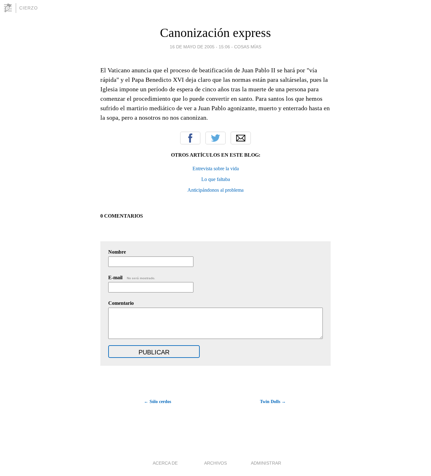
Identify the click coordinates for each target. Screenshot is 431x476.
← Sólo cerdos (157, 401)
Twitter (215, 138)
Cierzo (28, 7)
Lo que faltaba (215, 179)
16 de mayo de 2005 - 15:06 (200, 46)
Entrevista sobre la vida (215, 168)
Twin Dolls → (273, 401)
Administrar (266, 463)
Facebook (190, 138)
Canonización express (215, 33)
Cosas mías (247, 46)
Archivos (215, 463)
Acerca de (165, 463)
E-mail (131, 277)
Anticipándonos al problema (215, 190)
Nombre (117, 252)
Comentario (121, 303)
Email (241, 138)
